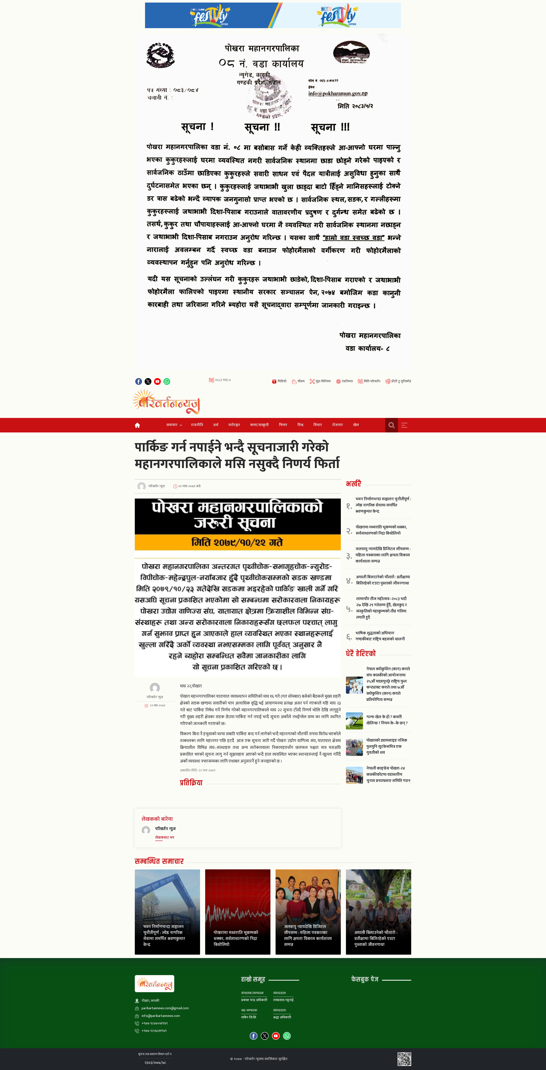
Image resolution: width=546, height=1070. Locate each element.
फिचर (283, 425)
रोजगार (337, 425)
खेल (356, 425)
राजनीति (197, 425)
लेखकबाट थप (164, 838)
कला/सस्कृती (259, 425)
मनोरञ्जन (234, 425)
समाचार (171, 425)
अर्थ (215, 425)
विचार (318, 425)
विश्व (300, 425)
